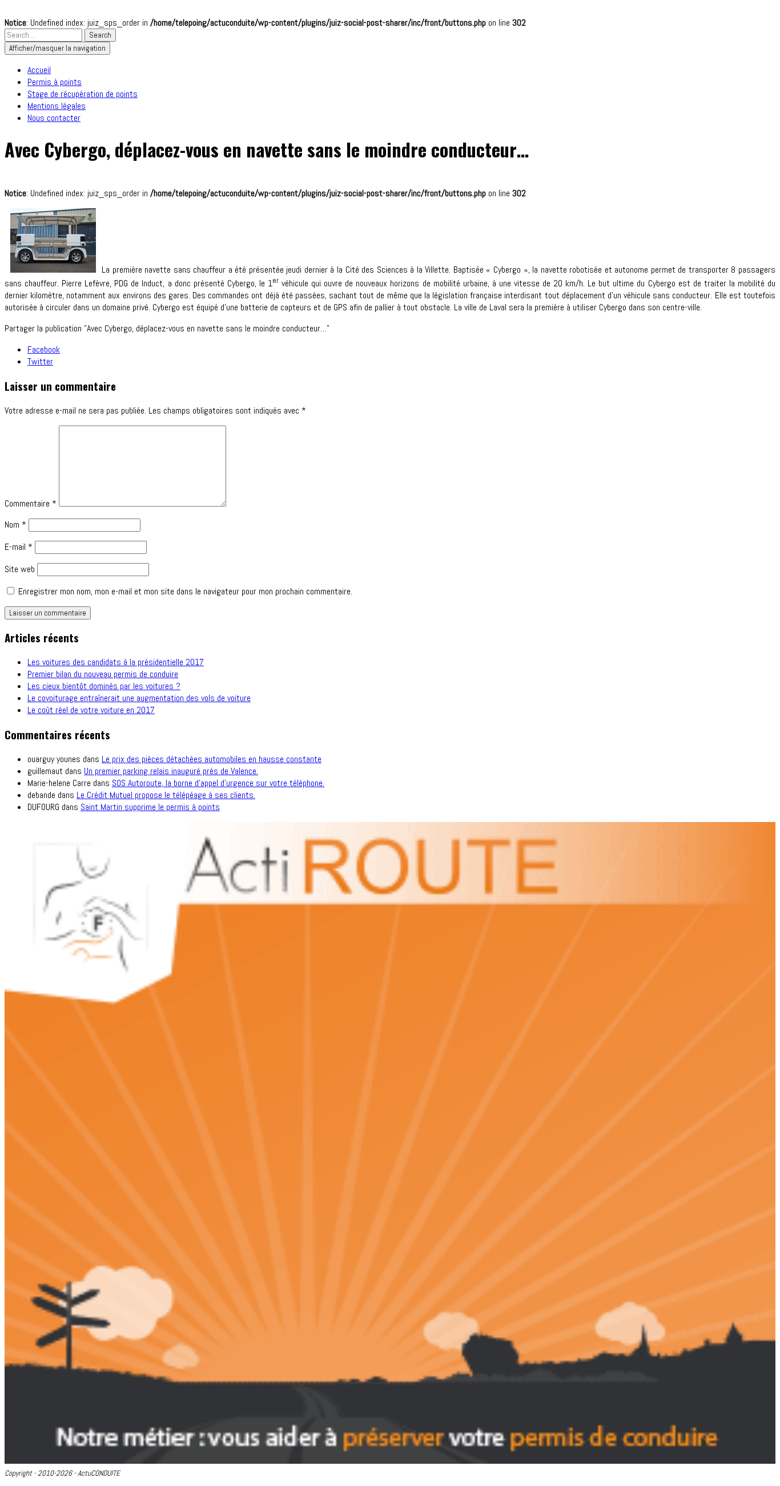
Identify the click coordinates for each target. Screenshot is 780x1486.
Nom (15, 525)
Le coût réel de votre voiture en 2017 (91, 710)
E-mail (19, 547)
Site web (20, 569)
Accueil (39, 70)
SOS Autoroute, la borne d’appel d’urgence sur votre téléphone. (218, 783)
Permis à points (54, 82)
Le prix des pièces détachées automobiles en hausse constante (211, 759)
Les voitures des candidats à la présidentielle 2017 (115, 662)
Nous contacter (54, 118)
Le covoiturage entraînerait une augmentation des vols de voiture (139, 698)
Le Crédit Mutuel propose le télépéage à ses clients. (166, 795)
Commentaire (31, 503)
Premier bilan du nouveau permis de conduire (102, 674)
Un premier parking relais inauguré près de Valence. (171, 771)
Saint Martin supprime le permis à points (150, 807)
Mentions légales (56, 106)
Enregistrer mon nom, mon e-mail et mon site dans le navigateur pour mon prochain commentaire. (185, 591)
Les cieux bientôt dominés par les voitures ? (103, 686)
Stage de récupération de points (82, 94)
